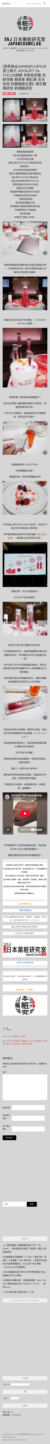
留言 (5, 1072)
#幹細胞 (24, 1041)
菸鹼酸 (23, 1044)
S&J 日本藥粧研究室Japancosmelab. (25, 41)
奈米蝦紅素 (38, 1041)
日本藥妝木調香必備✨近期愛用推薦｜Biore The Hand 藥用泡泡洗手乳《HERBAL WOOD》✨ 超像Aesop (24, 1283)
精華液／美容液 (9, 94)
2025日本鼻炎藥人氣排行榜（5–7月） (19, 1292)
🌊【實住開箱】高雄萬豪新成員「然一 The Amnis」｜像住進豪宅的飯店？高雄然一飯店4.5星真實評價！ (24, 1248)
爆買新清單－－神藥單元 (25, 990)
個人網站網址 (6, 1127)
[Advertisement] (25, 1173)
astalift (30, 1041)
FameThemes (21, 1440)
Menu (7, 4)
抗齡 (7, 1044)
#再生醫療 (16, 1041)
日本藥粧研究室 (24, 94)
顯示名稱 (7, 1108)
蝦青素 (29, 1044)
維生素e (17, 1044)
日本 (11, 1044)
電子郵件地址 (6, 1116)
